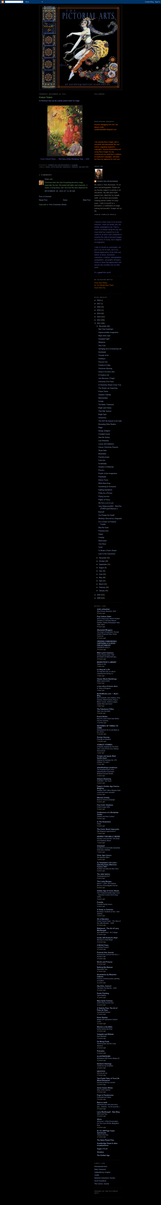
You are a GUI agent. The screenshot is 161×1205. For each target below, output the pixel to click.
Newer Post (43, 200)
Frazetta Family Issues (104, 904)
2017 (99, 304)
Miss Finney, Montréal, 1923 (106, 611)
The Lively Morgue (104, 881)
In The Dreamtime (104, 822)
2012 (99, 320)
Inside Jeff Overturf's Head (107, 938)
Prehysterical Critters (104, 1097)
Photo (99, 824)
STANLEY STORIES (104, 745)
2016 (99, 307)
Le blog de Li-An (103, 669)
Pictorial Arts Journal (105, 952)
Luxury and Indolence (106, 444)
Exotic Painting (103, 993)
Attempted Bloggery (104, 630)
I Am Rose (102, 544)
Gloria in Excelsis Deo (106, 372)
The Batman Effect (103, 857)
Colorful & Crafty (104, 365)
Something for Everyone (107, 487)
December (103, 326)
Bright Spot (102, 414)
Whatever (101, 342)
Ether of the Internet (103, 1090)
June (101, 574)
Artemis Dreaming (104, 779)
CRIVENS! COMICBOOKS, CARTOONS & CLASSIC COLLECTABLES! (107, 643)
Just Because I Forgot (106, 378)
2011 (99, 323)
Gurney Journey (103, 737)
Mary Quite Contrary (105, 1001)
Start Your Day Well (103, 711)
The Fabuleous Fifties (105, 709)
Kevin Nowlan (102, 1017)
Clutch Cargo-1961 (103, 807)
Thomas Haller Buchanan (107, 181)
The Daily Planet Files (105, 1140)
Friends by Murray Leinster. (106, 1082)
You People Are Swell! (106, 515)
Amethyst (101, 359)
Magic (100, 427)
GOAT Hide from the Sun (105, 1003)
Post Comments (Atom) (57, 205)
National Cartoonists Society (104, 1178)
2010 (99, 595)
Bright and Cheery (104, 408)
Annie (47, 179)
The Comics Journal (101, 1184)
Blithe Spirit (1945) (103, 681)
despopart (101, 846)
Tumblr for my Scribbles (105, 1066)
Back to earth (102, 1102)
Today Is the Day (102, 1135)
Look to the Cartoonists (106, 554)
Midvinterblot (103, 398)
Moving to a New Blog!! (105, 940)
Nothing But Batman (105, 967)
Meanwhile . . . (103, 454)
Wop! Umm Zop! (104, 336)
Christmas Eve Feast (106, 382)
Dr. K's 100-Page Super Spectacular (106, 1132)
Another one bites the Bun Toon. (108, 869)
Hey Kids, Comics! (104, 986)
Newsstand (102, 541)
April (101, 581)
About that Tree (102, 969)
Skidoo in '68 (101, 664)
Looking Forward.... (103, 947)
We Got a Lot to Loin (105, 503)
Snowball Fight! (104, 339)
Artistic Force (103, 480)
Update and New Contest (105, 816)
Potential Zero (103, 531)
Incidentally (102, 464)
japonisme (101, 1071)
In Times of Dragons (104, 688)
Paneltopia (102, 477)
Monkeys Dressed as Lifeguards (110, 518)
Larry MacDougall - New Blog (108, 1112)
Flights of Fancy (104, 500)
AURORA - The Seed (104, 781)
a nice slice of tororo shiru (107, 686)
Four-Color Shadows (105, 805)
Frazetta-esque (103, 457)
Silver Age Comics (104, 855)
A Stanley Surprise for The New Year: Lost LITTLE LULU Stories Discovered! (108, 749)
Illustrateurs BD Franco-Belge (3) (108, 1058)
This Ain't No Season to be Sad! (110, 421)
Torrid (100, 547)
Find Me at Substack (104, 739)
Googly (101, 401)
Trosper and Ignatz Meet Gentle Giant (106, 757)
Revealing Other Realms (107, 424)
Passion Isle (102, 362)
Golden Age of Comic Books (108, 891)
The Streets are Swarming (107, 388)
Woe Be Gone (103, 528)
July (101, 571)
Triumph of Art (103, 355)
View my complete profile (105, 214)
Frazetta (100, 902)
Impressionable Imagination (108, 332)
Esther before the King (104, 1029)
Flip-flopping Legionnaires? (106, 831)
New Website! (101, 1036)
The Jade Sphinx (103, 874)
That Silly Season (104, 411)
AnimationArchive (100, 1166)
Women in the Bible (104, 1027)
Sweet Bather (101, 995)
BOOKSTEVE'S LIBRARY (106, 662)
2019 (99, 300)
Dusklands (102, 352)
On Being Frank (103, 1041)
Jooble (96, 1175)
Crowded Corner (104, 434)
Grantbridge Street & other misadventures (107, 1144)
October (102, 561)
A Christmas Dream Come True (109, 385)
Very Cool (101, 345)
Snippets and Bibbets (105, 1034)
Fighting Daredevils (105, 490)
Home (65, 200)
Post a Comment (45, 196)
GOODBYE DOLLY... (104, 647)
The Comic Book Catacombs (108, 829)
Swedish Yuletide (104, 395)
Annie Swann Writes (105, 1088)
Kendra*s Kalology (104, 1064)
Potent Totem (103, 391)
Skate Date (102, 450)
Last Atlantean (103, 441)
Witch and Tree (102, 1114)
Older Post (87, 200)
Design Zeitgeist (104, 431)
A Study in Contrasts (105, 910)
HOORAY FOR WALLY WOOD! (108, 836)
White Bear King (104, 483)
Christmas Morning (105, 368)
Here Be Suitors (104, 437)
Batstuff (101, 512)
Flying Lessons (103, 496)
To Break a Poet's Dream (107, 550)
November (103, 558)
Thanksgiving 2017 (103, 876)
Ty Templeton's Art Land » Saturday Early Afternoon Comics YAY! (107, 865)
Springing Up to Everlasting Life (109, 349)
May (101, 577)
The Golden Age (103, 1155)
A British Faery (103, 945)
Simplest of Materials (106, 467)
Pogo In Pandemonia (105, 1095)
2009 (99, 598)
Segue (100, 534)
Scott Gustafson (100, 1181)
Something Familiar (103, 1012)
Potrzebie (100, 1051)
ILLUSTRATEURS (103, 1056)
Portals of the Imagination (107, 473)
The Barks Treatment (106, 404)
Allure (99, 1119)
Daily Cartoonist (100, 1169)
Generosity (102, 418)
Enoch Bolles (102, 716)
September (103, 564)
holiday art (84, 167)
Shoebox (100, 1152)
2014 (99, 313)
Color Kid (101, 460)
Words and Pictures (104, 962)
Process (101, 470)
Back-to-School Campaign (106, 800)
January (102, 591)
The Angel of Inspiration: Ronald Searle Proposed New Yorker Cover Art (108, 634)
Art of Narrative (103, 919)
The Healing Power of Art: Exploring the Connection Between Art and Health (105, 772)
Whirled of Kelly (103, 798)
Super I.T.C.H (102, 1149)
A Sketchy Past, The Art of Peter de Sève (107, 1009)
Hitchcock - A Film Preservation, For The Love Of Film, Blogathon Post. (108, 1123)
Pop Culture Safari (104, 616)
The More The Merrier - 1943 (107, 988)
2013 (99, 317)
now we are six (102, 1073)
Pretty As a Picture (105, 493)
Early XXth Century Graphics (58, 167)
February (102, 587)
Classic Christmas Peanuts (108, 447)
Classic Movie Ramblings (107, 679)
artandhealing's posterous (107, 767)
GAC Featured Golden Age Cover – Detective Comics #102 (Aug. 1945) (108, 895)
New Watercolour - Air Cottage (107, 932)
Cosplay (101, 537)
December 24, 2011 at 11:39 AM (60, 191)
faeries (75, 167)
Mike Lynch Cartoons (105, 653)
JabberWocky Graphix (102, 1172)
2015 (99, 310)
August (102, 568)
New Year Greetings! (105, 329)
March (101, 584)
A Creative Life (103, 375)
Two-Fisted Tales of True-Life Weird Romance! (108, 1079)
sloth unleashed (103, 609)
